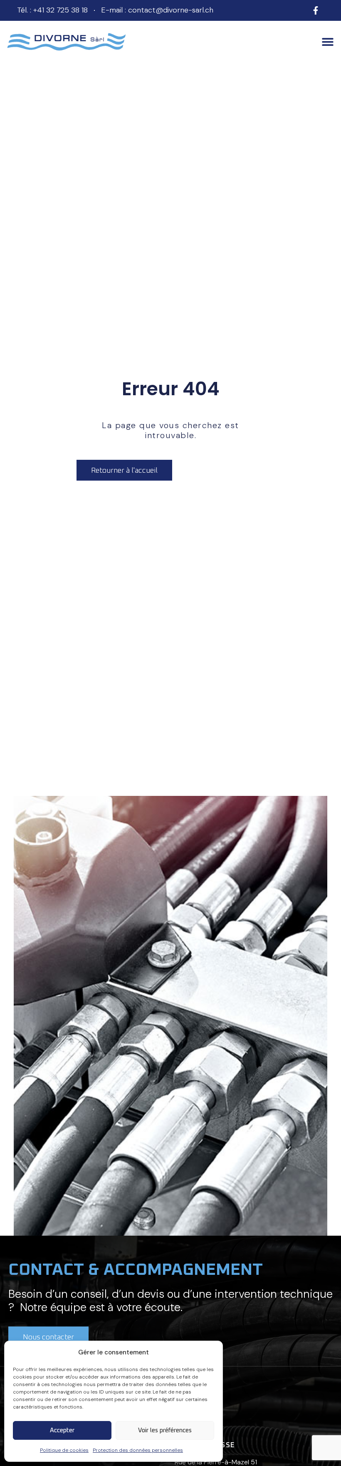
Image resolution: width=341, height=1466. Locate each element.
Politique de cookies (64, 1450)
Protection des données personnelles (138, 1450)
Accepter (62, 1430)
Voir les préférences (165, 1430)
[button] (327, 41)
